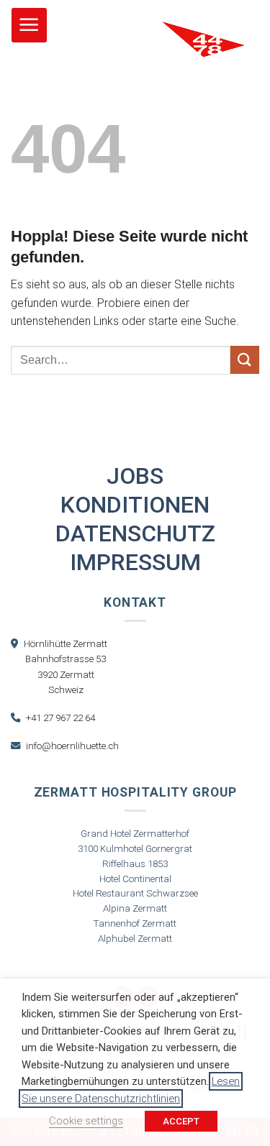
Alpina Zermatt (135, 908)
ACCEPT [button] (181, 1121)
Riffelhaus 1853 (135, 863)
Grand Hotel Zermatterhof (135, 833)
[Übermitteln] (244, 360)
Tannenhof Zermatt (135, 923)
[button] (29, 25)
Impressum (135, 562)
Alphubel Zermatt (135, 938)
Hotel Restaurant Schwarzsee (135, 893)
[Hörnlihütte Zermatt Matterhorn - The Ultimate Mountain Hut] (203, 72)
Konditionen (135, 504)
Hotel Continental (135, 879)
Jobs (135, 476)
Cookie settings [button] (86, 1120)
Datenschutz (135, 533)
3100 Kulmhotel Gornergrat (135, 848)
